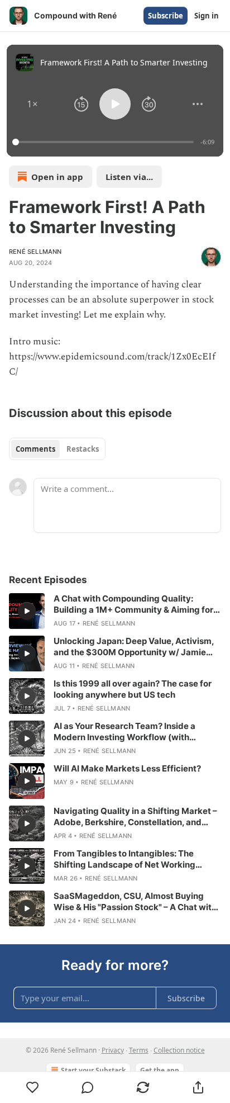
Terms (138, 1050)
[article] (115, 611)
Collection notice (179, 1050)
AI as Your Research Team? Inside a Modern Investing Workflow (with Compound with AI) (124, 732)
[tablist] (57, 449)
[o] (27, 611)
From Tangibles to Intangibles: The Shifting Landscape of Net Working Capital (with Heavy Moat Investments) (133, 859)
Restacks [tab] (82, 449)
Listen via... (129, 176)
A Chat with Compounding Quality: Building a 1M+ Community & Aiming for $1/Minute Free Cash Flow (133, 604)
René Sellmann (35, 251)
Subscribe (165, 16)
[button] (32, 104)
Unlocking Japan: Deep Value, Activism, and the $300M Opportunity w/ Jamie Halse (134, 647)
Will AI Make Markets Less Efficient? (127, 768)
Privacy (113, 1050)
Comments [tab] (35, 449)
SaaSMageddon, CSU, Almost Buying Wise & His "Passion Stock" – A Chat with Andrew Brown (135, 902)
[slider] (105, 142)
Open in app (57, 176)
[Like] (32, 1087)
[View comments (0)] (88, 1087)
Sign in (206, 16)
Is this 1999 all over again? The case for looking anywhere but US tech (133, 689)
